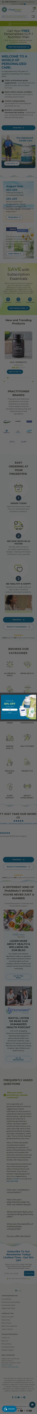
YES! (10, 709)
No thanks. (10, 712)
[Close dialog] (35, 696)
